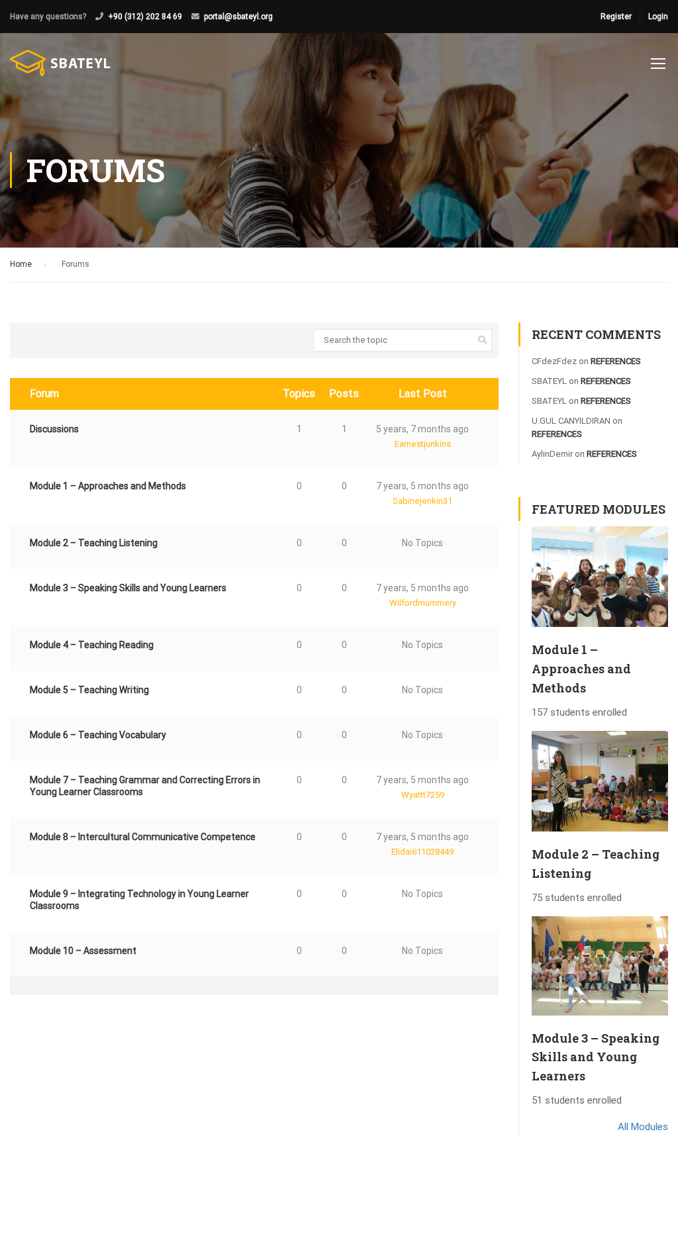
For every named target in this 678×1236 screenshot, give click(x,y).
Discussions (54, 429)
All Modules (643, 1127)
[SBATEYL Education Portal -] (60, 69)
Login (658, 16)
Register (616, 16)
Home (21, 264)
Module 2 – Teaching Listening (94, 543)
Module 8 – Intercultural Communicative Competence (143, 837)
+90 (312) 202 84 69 (145, 16)
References (616, 361)
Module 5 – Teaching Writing (89, 690)
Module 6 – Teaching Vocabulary (98, 735)
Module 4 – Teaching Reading (92, 645)
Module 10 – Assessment (83, 950)
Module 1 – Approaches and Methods (108, 486)
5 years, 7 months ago (422, 429)
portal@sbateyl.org (238, 16)
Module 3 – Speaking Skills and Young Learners (128, 588)
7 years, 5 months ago (422, 486)
